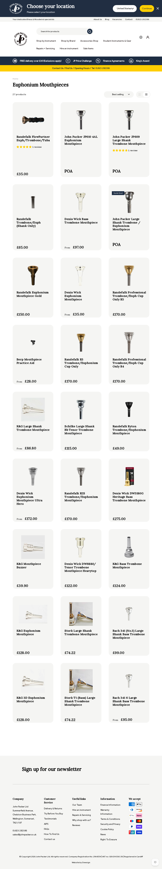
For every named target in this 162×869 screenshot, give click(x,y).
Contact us (49, 839)
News (103, 834)
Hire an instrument (69, 48)
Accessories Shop (89, 41)
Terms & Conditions (110, 819)
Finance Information (110, 805)
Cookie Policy (107, 829)
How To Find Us (51, 834)
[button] (24, 146)
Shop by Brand (68, 41)
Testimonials (50, 818)
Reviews (76, 825)
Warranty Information (106, 812)
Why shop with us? (81, 820)
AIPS (46, 824)
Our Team (77, 805)
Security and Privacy (110, 824)
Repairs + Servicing (45, 48)
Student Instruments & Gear (117, 41)
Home (15, 79)
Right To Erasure (108, 839)
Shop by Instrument (46, 41)
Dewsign (86, 862)
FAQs (46, 829)
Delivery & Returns (53, 808)
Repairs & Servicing (81, 815)
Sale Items (88, 48)
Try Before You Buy (53, 813)
